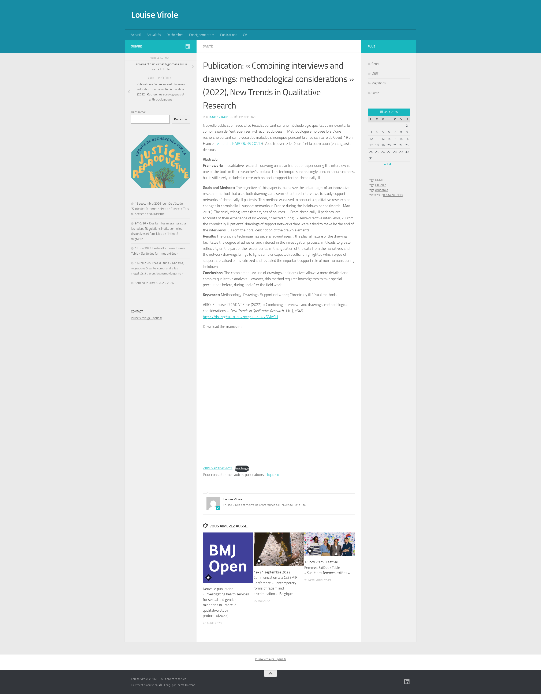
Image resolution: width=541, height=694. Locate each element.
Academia (381, 190)
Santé (208, 46)
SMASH (271, 317)
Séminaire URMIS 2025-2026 (154, 283)
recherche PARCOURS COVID (239, 143)
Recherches (175, 35)
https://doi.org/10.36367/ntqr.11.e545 (234, 317)
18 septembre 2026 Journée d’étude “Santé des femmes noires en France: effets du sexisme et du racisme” (160, 209)
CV (245, 35)
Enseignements (200, 35)
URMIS (379, 180)
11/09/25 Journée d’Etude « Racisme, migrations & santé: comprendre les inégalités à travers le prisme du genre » (157, 268)
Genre (376, 64)
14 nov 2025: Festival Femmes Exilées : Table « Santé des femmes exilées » (327, 567)
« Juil (387, 164)
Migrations (379, 83)
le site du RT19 (393, 195)
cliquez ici (272, 474)
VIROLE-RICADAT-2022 (217, 468)
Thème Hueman (185, 685)
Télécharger (242, 468)
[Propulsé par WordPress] (160, 685)
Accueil (136, 35)
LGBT (375, 73)
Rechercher (138, 112)
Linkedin (380, 185)
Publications (228, 35)
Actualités (154, 35)
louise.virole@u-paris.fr (146, 318)
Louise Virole (154, 15)
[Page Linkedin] (187, 46)
